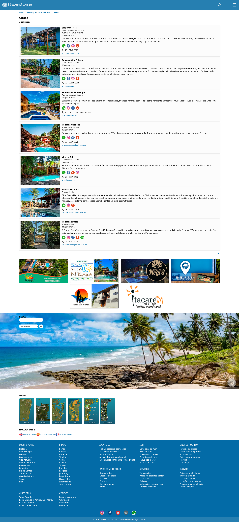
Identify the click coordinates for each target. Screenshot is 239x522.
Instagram (64, 502)
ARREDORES (25, 493)
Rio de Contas (25, 470)
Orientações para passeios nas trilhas (117, 459)
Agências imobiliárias (190, 473)
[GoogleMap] (78, 46)
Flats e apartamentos (190, 457)
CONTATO (63, 493)
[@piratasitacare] (73, 238)
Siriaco (62, 465)
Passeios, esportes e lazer (152, 475)
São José (63, 470)
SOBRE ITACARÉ (26, 445)
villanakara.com (69, 86)
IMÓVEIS (184, 469)
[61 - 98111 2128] (64, 109)
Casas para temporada (190, 451)
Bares (102, 486)
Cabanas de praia (107, 475)
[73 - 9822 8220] (64, 173)
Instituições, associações (151, 484)
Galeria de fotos (26, 476)
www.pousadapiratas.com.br (74, 244)
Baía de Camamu (27, 502)
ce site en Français (66, 434)
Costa (62, 459)
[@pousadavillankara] (69, 79)
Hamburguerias (106, 484)
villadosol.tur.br (68, 180)
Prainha (63, 468)
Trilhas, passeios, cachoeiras (112, 448)
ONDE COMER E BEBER (110, 469)
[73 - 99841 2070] (64, 138)
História (23, 448)
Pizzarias (103, 478)
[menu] (234, 4)
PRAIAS (62, 445)
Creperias (104, 481)
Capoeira (23, 468)
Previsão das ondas (149, 454)
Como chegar (25, 451)
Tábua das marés (148, 459)
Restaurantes (105, 473)
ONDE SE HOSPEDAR (189, 445)
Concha (56, 13)
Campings (184, 462)
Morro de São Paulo (28, 505)
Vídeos (22, 479)
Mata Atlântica (106, 454)
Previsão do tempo (148, 457)
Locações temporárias (190, 481)
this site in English (29, 434)
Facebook (63, 505)
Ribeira (62, 462)
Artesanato (24, 465)
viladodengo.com (69, 115)
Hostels (183, 459)
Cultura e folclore (27, 462)
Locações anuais (187, 478)
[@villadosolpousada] (69, 173)
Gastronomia (25, 457)
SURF (142, 445)
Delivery (143, 481)
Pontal (62, 448)
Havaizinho (64, 479)
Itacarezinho (65, 481)
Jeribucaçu (64, 473)
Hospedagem (31, 13)
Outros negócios (188, 486)
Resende (63, 454)
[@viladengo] (73, 109)
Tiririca (62, 457)
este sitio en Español (47, 434)
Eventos (23, 454)
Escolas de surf (147, 462)
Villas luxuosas (186, 454)
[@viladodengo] (69, 109)
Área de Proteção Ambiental (112, 457)
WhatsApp (64, 499)
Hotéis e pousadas (44, 13)
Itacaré (21, 13)
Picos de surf (146, 451)
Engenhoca (64, 476)
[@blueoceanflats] (69, 206)
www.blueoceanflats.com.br (74, 212)
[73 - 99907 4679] (64, 206)
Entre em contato (67, 497)
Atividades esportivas (109, 451)
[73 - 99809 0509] (64, 79)
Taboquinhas (25, 473)
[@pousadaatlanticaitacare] (69, 138)
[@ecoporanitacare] (69, 46)
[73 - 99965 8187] (64, 238)
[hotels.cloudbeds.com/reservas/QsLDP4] (82, 238)
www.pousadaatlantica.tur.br (74, 145)
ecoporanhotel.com (70, 53)
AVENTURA (104, 445)
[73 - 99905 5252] (64, 46)
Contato (143, 519)
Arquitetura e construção (192, 484)
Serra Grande (65, 484)
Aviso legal (134, 519)
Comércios (145, 478)
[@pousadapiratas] (69, 238)
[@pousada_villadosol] (78, 173)
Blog (21, 481)
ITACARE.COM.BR (27, 429)
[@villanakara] (73, 79)
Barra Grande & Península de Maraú (36, 499)
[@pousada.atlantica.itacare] (73, 138)
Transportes (145, 473)
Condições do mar (148, 448)
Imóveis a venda (187, 475)
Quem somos (124, 519)
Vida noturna (25, 459)
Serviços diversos (148, 486)
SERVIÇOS (144, 469)
